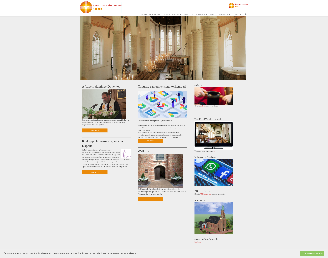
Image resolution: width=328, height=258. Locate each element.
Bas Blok (197, 242)
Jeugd (212, 14)
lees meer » (95, 130)
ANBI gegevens (205, 194)
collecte (203, 106)
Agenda (167, 14)
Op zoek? (187, 14)
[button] (138, 253)
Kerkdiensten (200, 14)
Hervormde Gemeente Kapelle (151, 14)
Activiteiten (223, 14)
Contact (235, 14)
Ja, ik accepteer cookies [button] (312, 253)
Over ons (175, 14)
